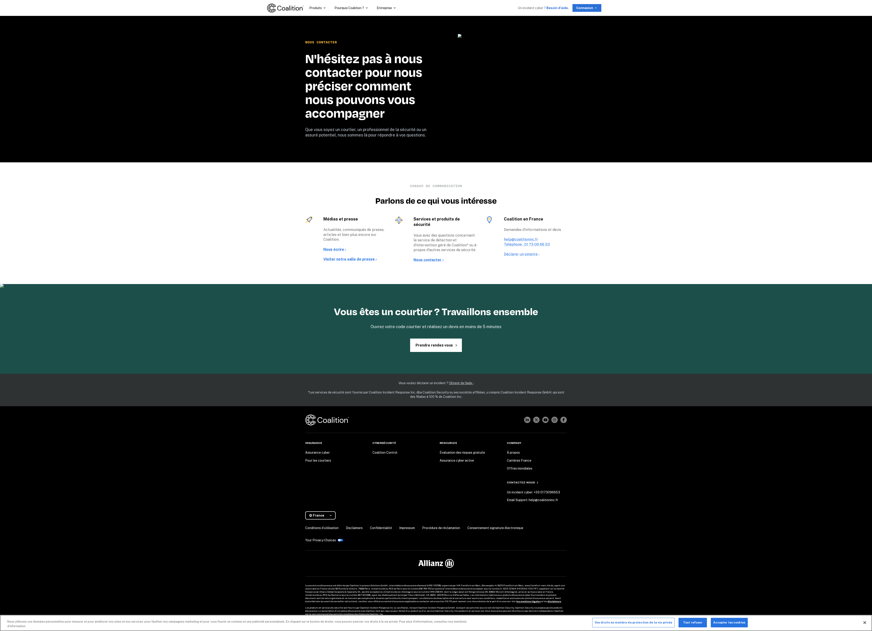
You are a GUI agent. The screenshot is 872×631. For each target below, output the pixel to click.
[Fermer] (865, 623)
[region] (436, 623)
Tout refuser (693, 622)
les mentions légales (528, 601)
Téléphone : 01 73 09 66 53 (527, 244)
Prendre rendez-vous (434, 345)
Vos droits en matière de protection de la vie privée (633, 622)
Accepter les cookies (729, 622)
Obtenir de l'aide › (461, 383)
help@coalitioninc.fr (521, 239)
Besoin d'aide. (557, 8)
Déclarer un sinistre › (521, 254)
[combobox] (322, 515)
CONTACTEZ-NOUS (521, 482)
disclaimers (554, 601)
